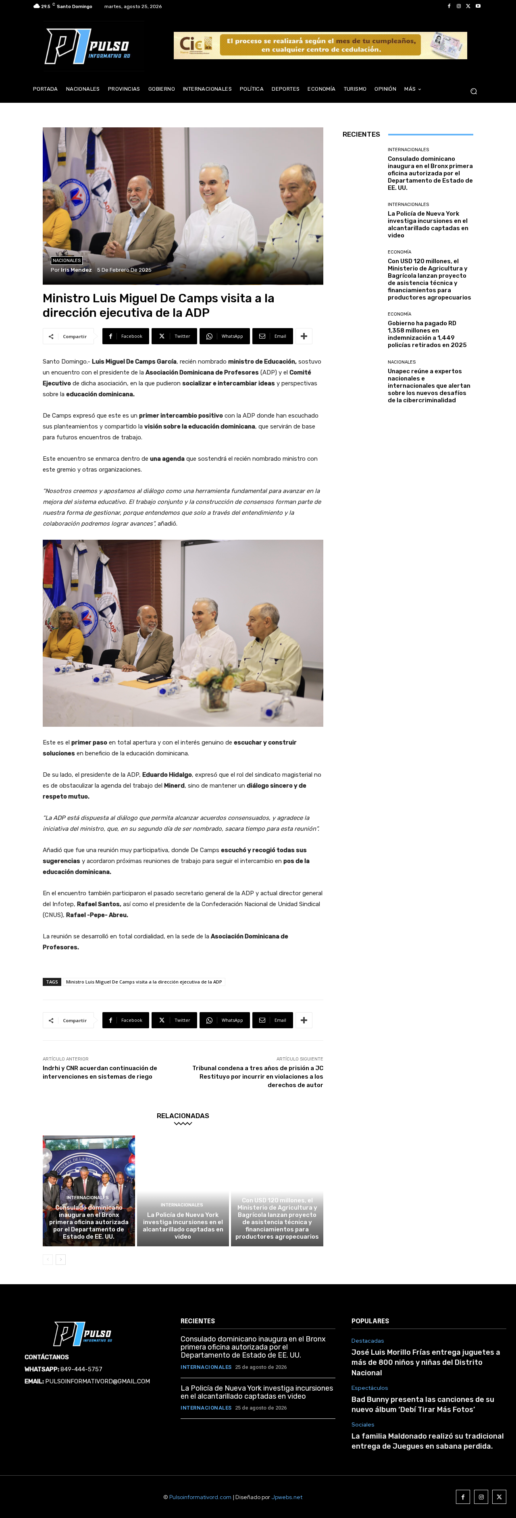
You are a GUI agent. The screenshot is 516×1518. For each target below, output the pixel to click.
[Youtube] (478, 6)
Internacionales (88, 1198)
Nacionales (67, 260)
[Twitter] (468, 6)
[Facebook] (449, 6)
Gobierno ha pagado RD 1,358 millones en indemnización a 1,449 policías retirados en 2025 (427, 334)
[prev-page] (48, 1259)
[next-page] (61, 1259)
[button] (473, 91)
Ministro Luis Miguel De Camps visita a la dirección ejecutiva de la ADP (144, 982)
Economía (276, 1190)
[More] (303, 336)
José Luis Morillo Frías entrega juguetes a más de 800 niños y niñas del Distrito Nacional (426, 1362)
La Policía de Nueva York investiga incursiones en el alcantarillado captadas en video (183, 1225)
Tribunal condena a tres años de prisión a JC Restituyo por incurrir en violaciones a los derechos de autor (257, 1077)
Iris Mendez (76, 269)
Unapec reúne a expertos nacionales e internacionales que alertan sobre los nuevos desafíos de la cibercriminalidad (429, 386)
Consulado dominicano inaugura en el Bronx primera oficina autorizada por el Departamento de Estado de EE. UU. (89, 1222)
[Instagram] (459, 6)
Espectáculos (370, 1388)
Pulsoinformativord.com (200, 1497)
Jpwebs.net (286, 1497)
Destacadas (368, 1340)
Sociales (363, 1424)
